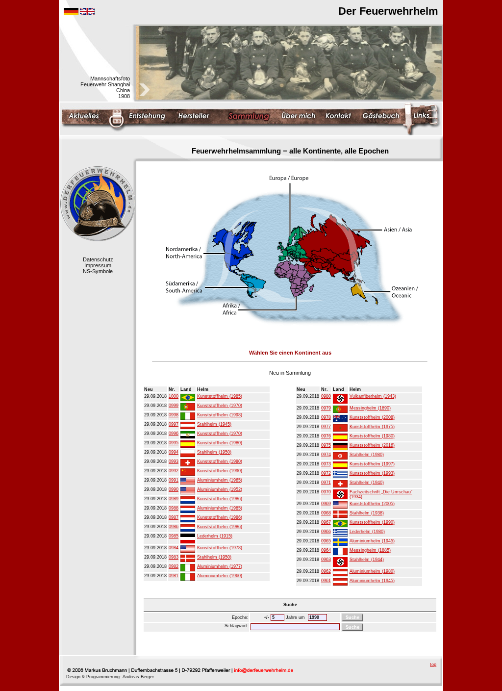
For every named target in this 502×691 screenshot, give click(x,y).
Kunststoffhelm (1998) (219, 414)
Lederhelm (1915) (214, 536)
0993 (173, 461)
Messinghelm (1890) (370, 408)
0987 (173, 517)
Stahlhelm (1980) (367, 454)
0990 (173, 489)
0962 (326, 571)
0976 (326, 436)
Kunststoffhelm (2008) (372, 417)
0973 (326, 463)
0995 (173, 442)
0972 (326, 473)
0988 (173, 508)
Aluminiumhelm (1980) (372, 571)
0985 (173, 536)
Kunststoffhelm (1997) (372, 463)
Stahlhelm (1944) (367, 559)
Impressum (97, 265)
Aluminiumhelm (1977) (219, 566)
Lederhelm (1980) (367, 531)
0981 (173, 575)
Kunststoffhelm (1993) (372, 473)
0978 (326, 417)
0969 (326, 503)
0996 (173, 433)
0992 (173, 470)
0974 (326, 454)
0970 (326, 491)
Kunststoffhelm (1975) (372, 426)
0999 (173, 405)
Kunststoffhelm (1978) (219, 547)
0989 (173, 498)
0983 (173, 557)
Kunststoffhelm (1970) (219, 405)
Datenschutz (98, 259)
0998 (173, 414)
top (433, 664)
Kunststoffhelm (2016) (372, 445)
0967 (326, 522)
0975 (326, 445)
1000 (173, 396)
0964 (326, 550)
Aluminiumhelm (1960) (219, 575)
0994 (173, 452)
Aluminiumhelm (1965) (219, 480)
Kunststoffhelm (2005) (372, 503)
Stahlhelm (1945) (214, 424)
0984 (173, 547)
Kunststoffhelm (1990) (219, 470)
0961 (326, 580)
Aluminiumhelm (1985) (219, 508)
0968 (326, 513)
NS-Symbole (98, 271)
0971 (326, 482)
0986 (173, 526)
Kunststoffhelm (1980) (219, 442)
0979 (326, 408)
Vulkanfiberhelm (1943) (373, 396)
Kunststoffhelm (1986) (219, 498)
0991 (173, 480)
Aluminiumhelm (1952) (219, 489)
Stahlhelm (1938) (367, 513)
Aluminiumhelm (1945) (372, 540)
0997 (173, 424)
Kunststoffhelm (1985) (219, 396)
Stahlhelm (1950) (214, 452)
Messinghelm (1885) (370, 550)
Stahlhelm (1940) (367, 482)
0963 (326, 559)
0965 (326, 540)
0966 (326, 531)
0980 (326, 396)
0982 (173, 566)
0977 (326, 426)
